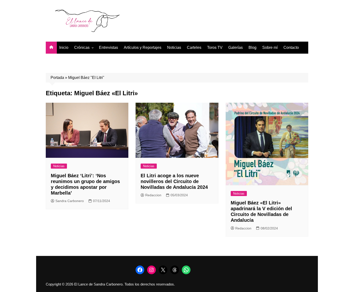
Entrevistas (108, 47)
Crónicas (82, 47)
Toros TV (215, 47)
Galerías (235, 47)
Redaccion (153, 195)
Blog (252, 47)
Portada (57, 78)
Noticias (174, 47)
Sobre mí (270, 47)
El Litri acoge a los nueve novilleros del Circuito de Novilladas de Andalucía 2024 (174, 181)
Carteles (194, 47)
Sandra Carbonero (69, 201)
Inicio (63, 47)
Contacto (291, 47)
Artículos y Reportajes (142, 47)
